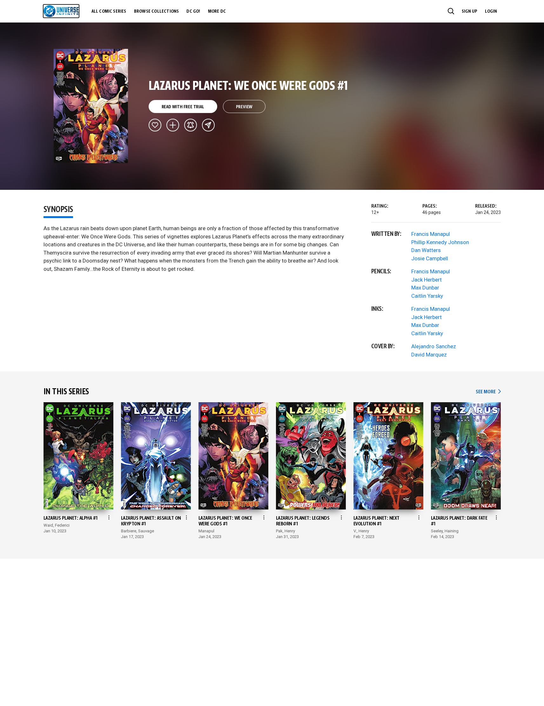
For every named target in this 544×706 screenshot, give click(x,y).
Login (491, 11)
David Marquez (429, 354)
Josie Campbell (429, 258)
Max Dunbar (425, 287)
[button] (451, 11)
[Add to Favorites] (155, 125)
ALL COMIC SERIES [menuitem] (108, 11)
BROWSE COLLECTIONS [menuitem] (156, 11)
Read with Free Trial (183, 107)
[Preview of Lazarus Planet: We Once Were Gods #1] (91, 106)
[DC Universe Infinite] (61, 11)
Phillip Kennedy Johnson (440, 242)
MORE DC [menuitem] (217, 11)
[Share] (208, 125)
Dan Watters (426, 250)
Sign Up (469, 11)
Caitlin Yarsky (427, 296)
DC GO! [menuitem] (193, 11)
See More (488, 392)
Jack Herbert (426, 279)
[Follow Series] (190, 125)
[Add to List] (172, 125)
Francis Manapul (430, 234)
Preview (244, 107)
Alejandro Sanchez (433, 346)
